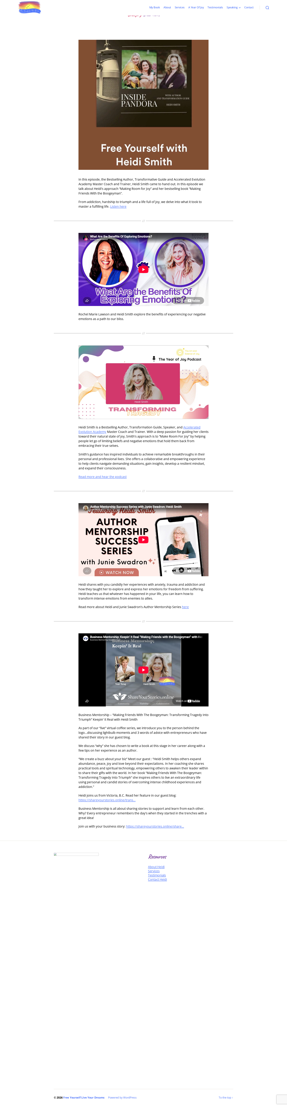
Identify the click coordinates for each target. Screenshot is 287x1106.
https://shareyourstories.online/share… (155, 826)
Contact (249, 7)
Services (180, 7)
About (167, 7)
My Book (154, 7)
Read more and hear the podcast (102, 477)
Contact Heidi (157, 879)
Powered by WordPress (122, 1097)
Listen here (118, 206)
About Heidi (156, 867)
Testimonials (215, 7)
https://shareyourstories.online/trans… (107, 800)
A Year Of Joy (196, 7)
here (185, 607)
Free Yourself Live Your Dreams (83, 1097)
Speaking (232, 7)
